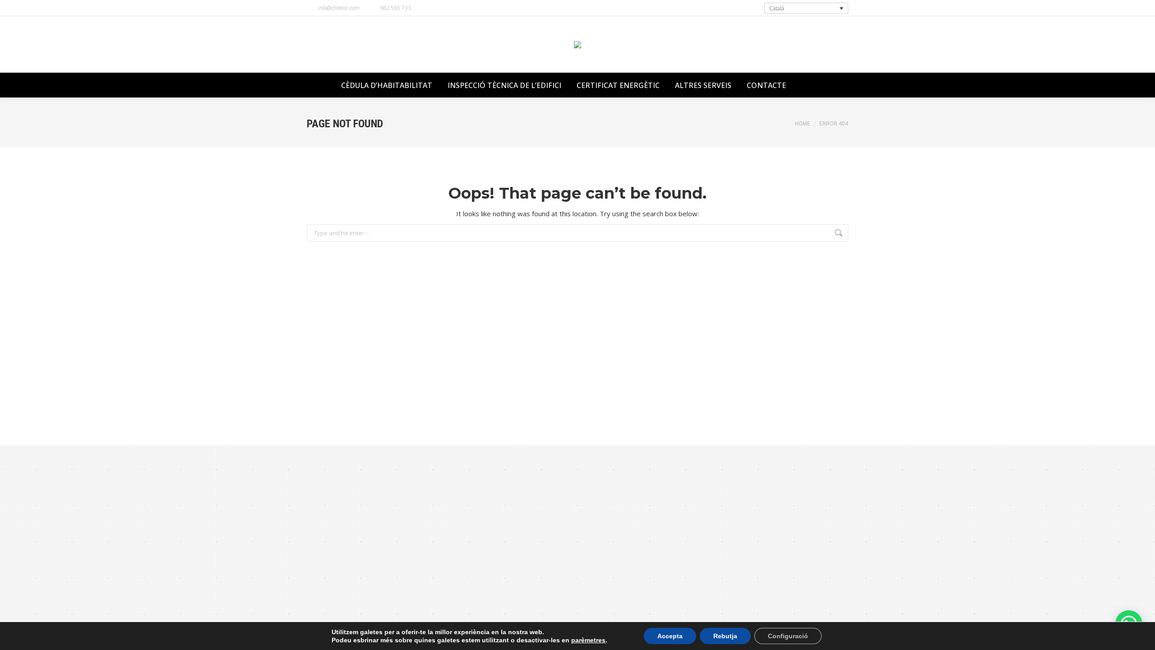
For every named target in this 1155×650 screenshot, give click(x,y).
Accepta (670, 636)
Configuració (788, 636)
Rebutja (725, 636)
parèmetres (588, 640)
